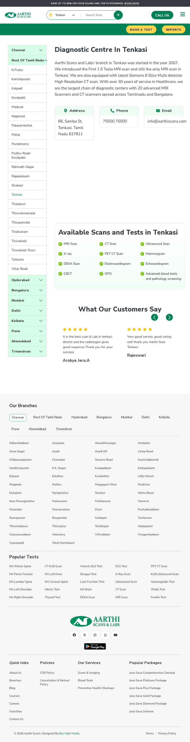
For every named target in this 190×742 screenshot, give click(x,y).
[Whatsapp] (105, 634)
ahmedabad (21, 341)
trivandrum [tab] (64, 429)
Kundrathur (102, 476)
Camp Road (145, 451)
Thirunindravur (18, 526)
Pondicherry (20, 144)
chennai (18, 50)
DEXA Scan (72, 263)
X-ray (68, 254)
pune (16, 331)
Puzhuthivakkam (148, 509)
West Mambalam (63, 543)
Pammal (143, 501)
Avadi (56, 451)
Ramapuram (17, 518)
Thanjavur (19, 204)
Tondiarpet (102, 526)
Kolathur (57, 476)
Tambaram (145, 518)
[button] (154, 317)
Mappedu (15, 484)
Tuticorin (18, 259)
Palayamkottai (22, 125)
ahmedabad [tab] (37, 429)
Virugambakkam (148, 534)
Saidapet (101, 518)
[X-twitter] (84, 634)
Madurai (17, 107)
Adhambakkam (19, 443)
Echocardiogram (157, 263)
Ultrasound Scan (158, 244)
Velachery (58, 534)
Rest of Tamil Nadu (28, 60)
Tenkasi (17, 194)
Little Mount (146, 476)
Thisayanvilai (21, 222)
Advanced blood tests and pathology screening (163, 276)
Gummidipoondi (148, 460)
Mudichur (144, 484)
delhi (16, 310)
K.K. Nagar (59, 468)
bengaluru (20, 290)
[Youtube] (115, 634)
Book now (131, 3)
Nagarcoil (18, 116)
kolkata (18, 321)
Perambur (15, 509)
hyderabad (20, 280)
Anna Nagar (17, 451)
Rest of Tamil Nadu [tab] (47, 417)
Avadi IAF (101, 451)
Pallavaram (59, 501)
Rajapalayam (21, 176)
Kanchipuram (21, 79)
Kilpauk (14, 476)
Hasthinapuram (19, 468)
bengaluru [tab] (104, 417)
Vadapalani (145, 526)
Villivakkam (102, 534)
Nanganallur (60, 493)
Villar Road (20, 269)
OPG (108, 273)
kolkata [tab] (164, 417)
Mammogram (155, 254)
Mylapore (15, 493)
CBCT (68, 273)
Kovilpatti (18, 97)
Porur (98, 509)
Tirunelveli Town (23, 250)
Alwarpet (58, 443)
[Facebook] (74, 634)
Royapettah (59, 518)
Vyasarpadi (16, 543)
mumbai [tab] (126, 417)
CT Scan (110, 244)
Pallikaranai (103, 501)
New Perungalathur (22, 501)
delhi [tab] (145, 417)
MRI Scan (70, 244)
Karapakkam (103, 468)
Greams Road (104, 460)
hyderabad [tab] (79, 417)
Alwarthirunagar (105, 443)
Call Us (162, 15)
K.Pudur (17, 70)
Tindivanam (20, 232)
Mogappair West (106, 484)
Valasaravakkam (20, 534)
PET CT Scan (114, 254)
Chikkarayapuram (20, 460)
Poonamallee (61, 509)
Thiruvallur (59, 526)
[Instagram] (95, 634)
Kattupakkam (146, 468)
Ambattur (144, 443)
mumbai (18, 300)
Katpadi (17, 88)
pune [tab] (15, 429)
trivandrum (21, 351)
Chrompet (58, 460)
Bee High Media (69, 733)
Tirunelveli (19, 241)
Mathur (56, 484)
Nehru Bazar (146, 493)
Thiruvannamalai (23, 213)
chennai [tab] (18, 417)
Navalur (100, 493)
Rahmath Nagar (23, 167)
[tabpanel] (95, 492)
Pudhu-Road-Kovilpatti (21, 155)
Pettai (16, 134)
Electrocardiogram (118, 263)
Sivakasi (17, 185)
